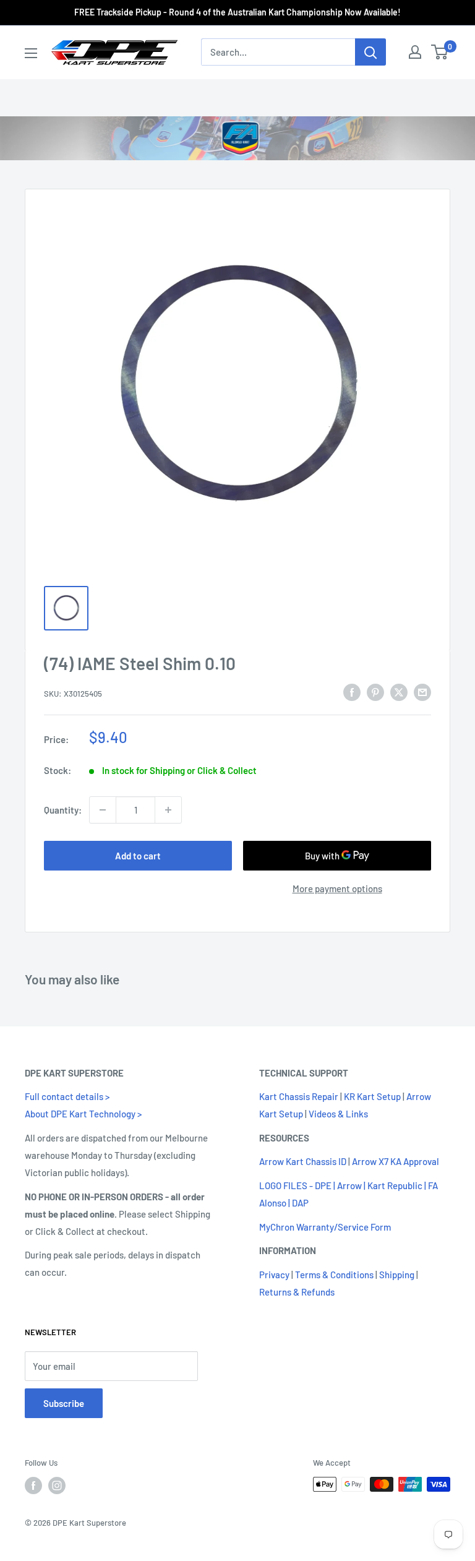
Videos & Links (338, 1113)
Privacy (274, 1274)
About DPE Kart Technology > (83, 1113)
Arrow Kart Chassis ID (302, 1161)
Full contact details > (67, 1096)
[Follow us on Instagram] (57, 1485)
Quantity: (63, 809)
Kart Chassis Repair (298, 1096)
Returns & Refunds (297, 1291)
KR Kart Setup (372, 1096)
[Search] (370, 52)
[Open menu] (31, 53)
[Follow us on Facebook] (33, 1485)
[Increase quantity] (168, 810)
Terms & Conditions (334, 1274)
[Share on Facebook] (352, 691)
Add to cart (138, 855)
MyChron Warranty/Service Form (325, 1226)
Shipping (396, 1274)
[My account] (415, 52)
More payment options (337, 888)
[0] (440, 52)
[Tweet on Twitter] (399, 691)
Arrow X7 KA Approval (395, 1161)
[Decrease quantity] (103, 810)
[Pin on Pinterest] (375, 691)
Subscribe (63, 1403)
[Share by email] (422, 691)
